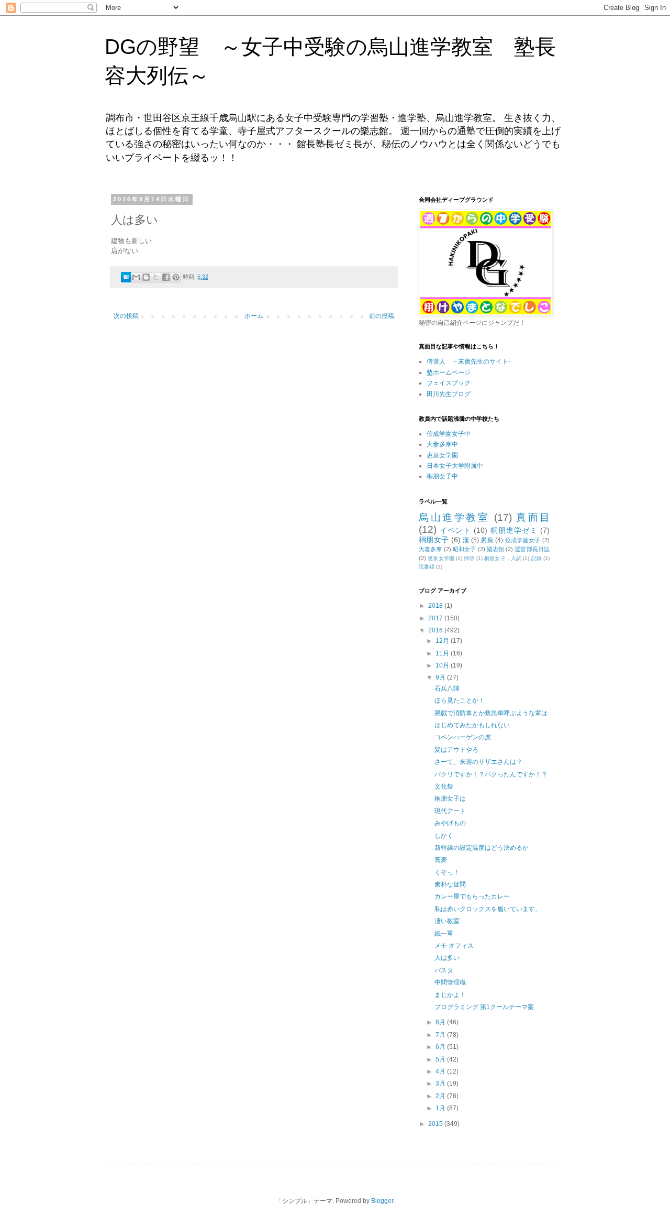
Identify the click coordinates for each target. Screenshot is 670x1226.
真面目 (533, 517)
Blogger (382, 1201)
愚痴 (487, 540)
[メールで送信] (136, 277)
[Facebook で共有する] (166, 277)
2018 (436, 605)
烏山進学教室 (454, 517)
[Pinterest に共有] (176, 277)
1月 (441, 1108)
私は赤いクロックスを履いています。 (487, 909)
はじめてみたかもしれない (472, 725)
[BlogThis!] (146, 277)
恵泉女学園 (442, 455)
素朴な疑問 (450, 884)
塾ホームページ (449, 372)
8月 (441, 1022)
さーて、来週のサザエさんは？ (478, 761)
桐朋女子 (434, 539)
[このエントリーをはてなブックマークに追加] (126, 280)
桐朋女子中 (442, 476)
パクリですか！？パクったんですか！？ (491, 774)
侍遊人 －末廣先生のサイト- (468, 361)
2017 (436, 618)
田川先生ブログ (449, 394)
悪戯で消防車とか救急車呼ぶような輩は (491, 713)
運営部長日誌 (532, 549)
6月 (441, 1046)
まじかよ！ (450, 995)
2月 (441, 1096)
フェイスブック (449, 383)
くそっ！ (447, 872)
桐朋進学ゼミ (514, 530)
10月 (443, 665)
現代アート (450, 811)
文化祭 (443, 786)
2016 (436, 630)
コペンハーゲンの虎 (462, 737)
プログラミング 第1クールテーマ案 (484, 1007)
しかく (443, 835)
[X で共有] (156, 277)
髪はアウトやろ (456, 749)
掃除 (469, 558)
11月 (443, 653)
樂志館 (495, 549)
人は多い (447, 957)
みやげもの (450, 823)
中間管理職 (450, 982)
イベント (455, 530)
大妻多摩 (430, 549)
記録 (536, 558)
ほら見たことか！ (459, 700)
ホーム (253, 316)
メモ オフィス (454, 945)
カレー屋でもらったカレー (472, 896)
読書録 (426, 567)
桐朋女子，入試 (502, 558)
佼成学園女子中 (449, 433)
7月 (441, 1034)
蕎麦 (440, 859)
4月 (441, 1071)
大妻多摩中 (442, 444)
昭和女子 (464, 549)
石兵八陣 (447, 688)
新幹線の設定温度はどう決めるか (481, 847)
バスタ (443, 970)
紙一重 (443, 933)
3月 (441, 1083)
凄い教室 (447, 921)
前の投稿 (381, 316)
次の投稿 (126, 316)
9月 (441, 677)
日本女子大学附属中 (455, 465)
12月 (443, 640)
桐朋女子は (450, 798)
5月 (441, 1059)
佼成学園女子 (523, 540)
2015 (436, 1124)
